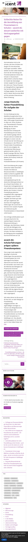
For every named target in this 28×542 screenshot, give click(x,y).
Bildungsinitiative (15, 492)
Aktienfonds (7, 478)
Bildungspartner (7, 495)
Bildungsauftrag (8, 332)
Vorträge (6, 335)
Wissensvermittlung (15, 335)
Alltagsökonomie (14, 478)
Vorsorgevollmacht (10, 529)
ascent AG (19, 485)
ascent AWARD (7, 490)
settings (16, 537)
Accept (4, 539)
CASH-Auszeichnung (8, 497)
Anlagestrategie (13, 485)
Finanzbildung (9, 514)
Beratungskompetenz (16, 490)
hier (5, 324)
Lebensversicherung (10, 523)
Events (7, 512)
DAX (15, 497)
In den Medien (9, 519)
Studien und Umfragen (11, 328)
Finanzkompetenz (18, 332)
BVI (13, 495)
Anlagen (6, 485)
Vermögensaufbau (10, 527)
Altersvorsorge (7, 480)
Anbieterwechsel (15, 480)
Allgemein (8, 508)
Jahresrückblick (9, 521)
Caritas (17, 495)
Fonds (7, 516)
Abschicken (7, 408)
